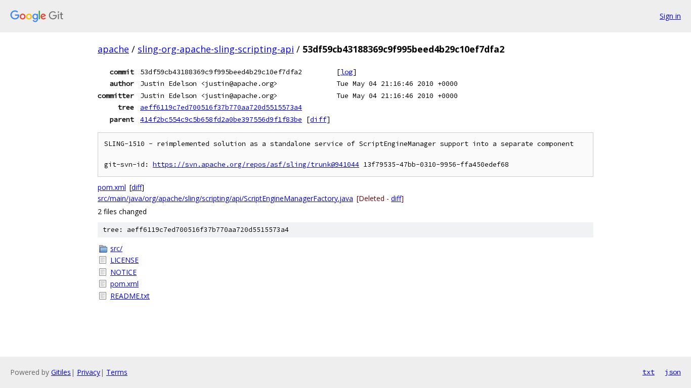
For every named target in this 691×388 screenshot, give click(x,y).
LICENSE (124, 260)
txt (648, 371)
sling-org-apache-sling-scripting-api (216, 49)
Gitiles (61, 372)
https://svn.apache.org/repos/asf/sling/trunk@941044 (256, 164)
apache (113, 49)
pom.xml (112, 187)
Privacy (88, 372)
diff (318, 119)
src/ (116, 248)
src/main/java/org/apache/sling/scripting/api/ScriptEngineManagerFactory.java (225, 198)
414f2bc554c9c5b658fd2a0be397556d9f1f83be (221, 119)
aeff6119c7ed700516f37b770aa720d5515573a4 (221, 107)
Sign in (670, 16)
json (673, 371)
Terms (116, 372)
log (346, 71)
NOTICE (123, 272)
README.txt (130, 296)
